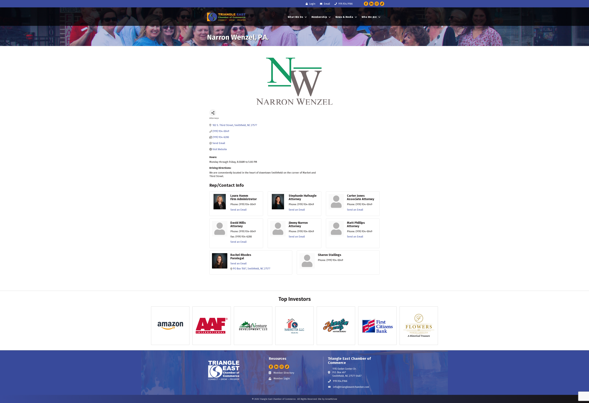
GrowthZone (331, 399)
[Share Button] (212, 112)
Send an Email (238, 209)
